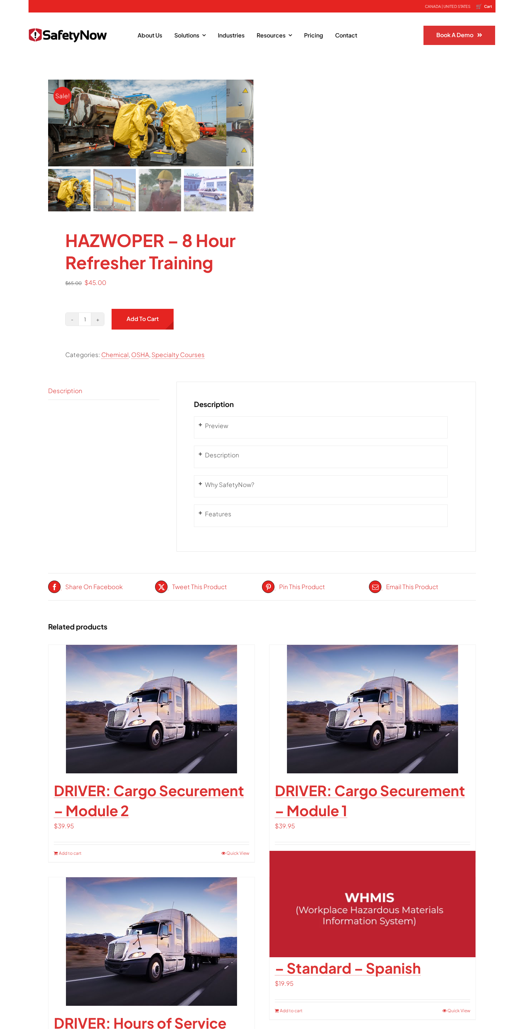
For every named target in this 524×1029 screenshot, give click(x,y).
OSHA (140, 354)
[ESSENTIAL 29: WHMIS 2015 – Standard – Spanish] (372, 904)
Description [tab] (65, 391)
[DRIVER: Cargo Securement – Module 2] (151, 709)
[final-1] (68, 23)
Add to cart (143, 318)
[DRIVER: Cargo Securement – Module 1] (372, 709)
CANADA (433, 6)
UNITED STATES (457, 6)
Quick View (237, 853)
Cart (484, 6)
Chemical (115, 354)
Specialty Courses (178, 354)
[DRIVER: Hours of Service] (151, 941)
